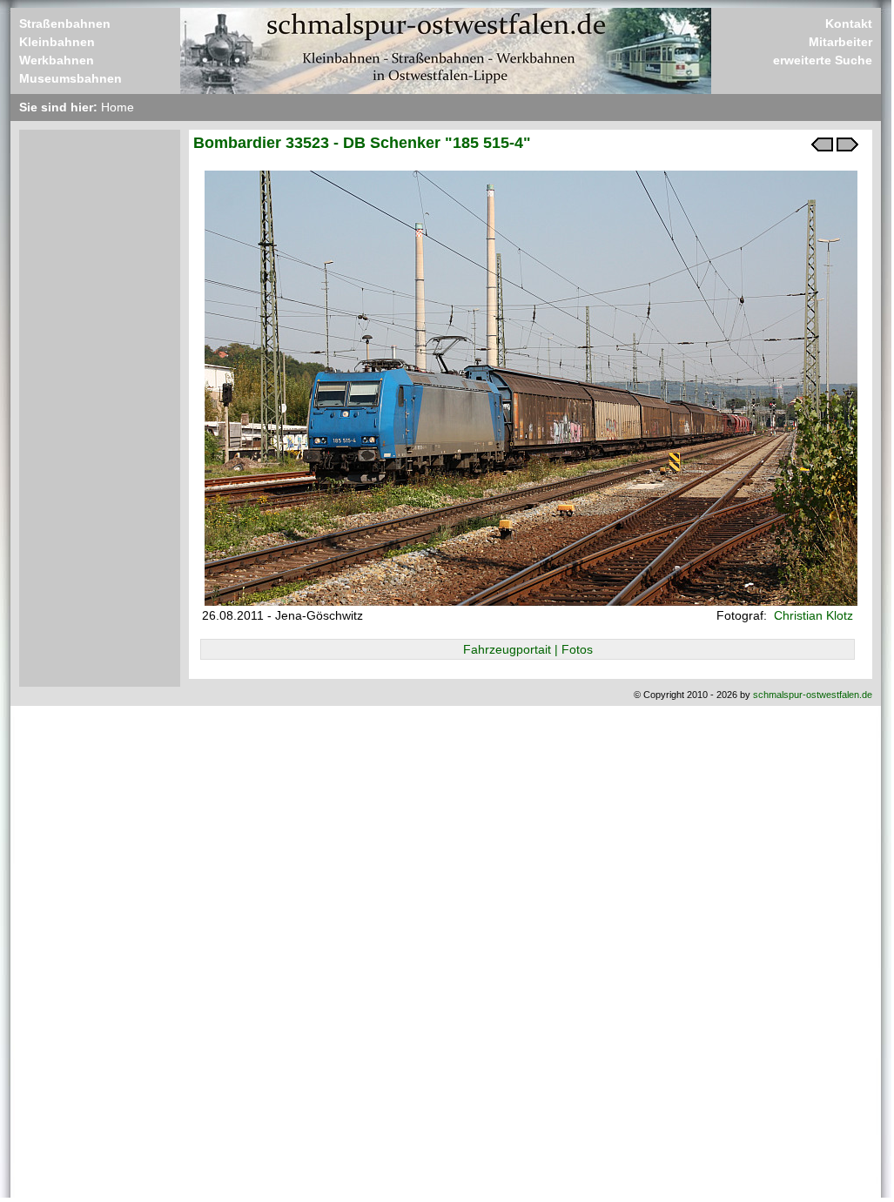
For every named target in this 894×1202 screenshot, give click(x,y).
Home (117, 107)
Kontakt (848, 23)
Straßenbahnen (65, 23)
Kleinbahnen (57, 42)
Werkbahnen (56, 60)
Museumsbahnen (70, 78)
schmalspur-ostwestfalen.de (812, 694)
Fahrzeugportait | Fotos (528, 649)
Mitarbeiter (840, 42)
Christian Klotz (811, 615)
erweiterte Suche (822, 60)
